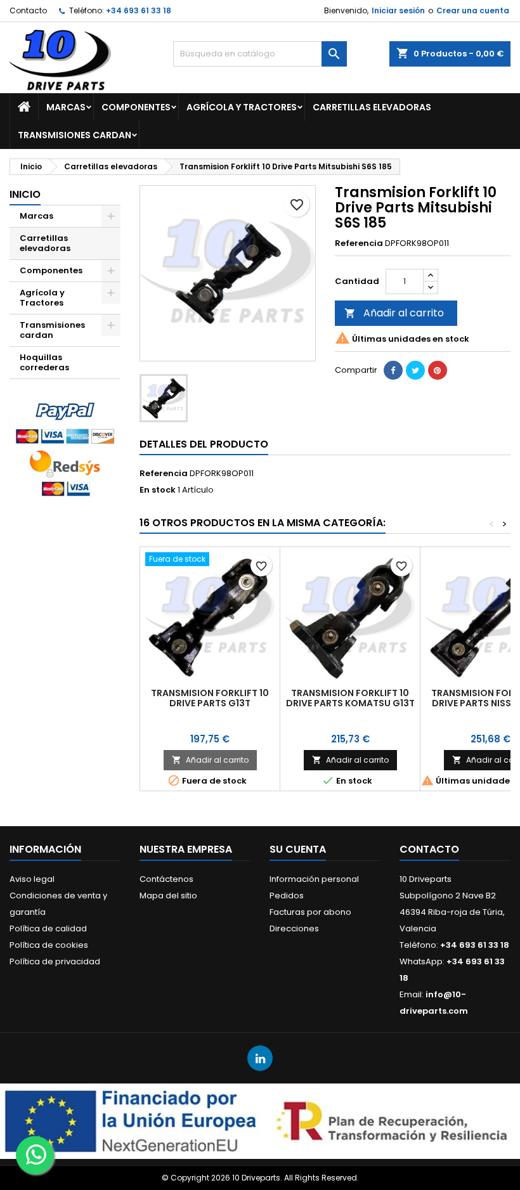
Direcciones (294, 928)
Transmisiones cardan (74, 135)
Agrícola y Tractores (241, 107)
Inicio (25, 194)
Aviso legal (32, 879)
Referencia (359, 243)
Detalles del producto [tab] (204, 444)
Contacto (28, 10)
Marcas (66, 107)
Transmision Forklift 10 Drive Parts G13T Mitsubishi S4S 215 (210, 703)
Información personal (314, 879)
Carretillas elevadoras (372, 107)
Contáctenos (166, 879)
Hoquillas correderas (44, 362)
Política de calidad (48, 928)
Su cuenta (298, 849)
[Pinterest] (437, 370)
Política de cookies (49, 945)
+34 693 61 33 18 (138, 10)
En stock (158, 490)
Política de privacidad (55, 961)
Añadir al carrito (394, 313)
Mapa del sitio (168, 895)
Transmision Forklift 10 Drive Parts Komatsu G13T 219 (350, 703)
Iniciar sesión (398, 10)
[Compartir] (393, 370)
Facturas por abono (310, 912)
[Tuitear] (415, 370)
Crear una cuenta (472, 10)
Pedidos (287, 895)
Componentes (136, 107)
